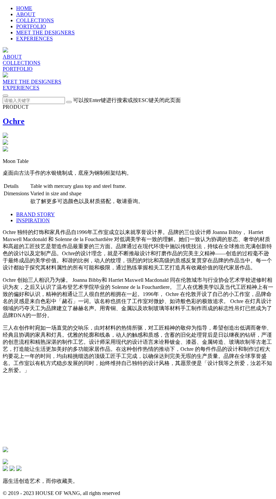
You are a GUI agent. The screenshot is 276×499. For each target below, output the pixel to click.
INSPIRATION (33, 220)
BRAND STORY (35, 214)
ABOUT (25, 14)
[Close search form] (5, 96)
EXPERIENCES (34, 38)
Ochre (14, 121)
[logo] (5, 51)
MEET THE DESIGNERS (45, 32)
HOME (24, 8)
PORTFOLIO (31, 26)
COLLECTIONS (35, 20)
